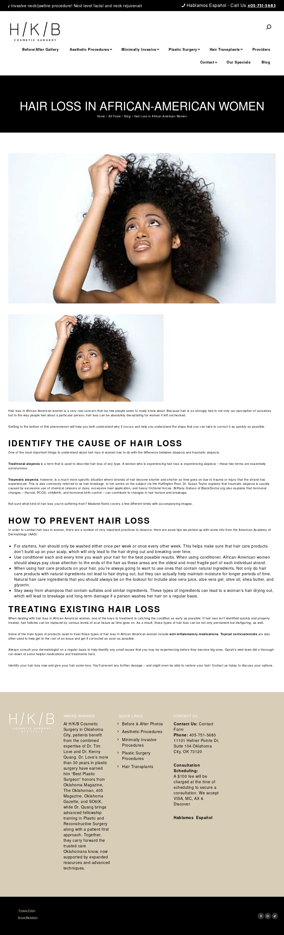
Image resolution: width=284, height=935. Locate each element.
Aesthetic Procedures (142, 731)
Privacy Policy (27, 910)
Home (101, 116)
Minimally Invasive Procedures (139, 742)
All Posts (114, 116)
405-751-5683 (261, 6)
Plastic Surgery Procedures (136, 755)
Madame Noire (98, 503)
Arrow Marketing (28, 917)
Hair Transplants (137, 766)
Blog (130, 91)
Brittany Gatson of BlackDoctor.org (199, 488)
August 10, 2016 (147, 91)
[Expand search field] (269, 27)
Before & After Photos (142, 723)
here (91, 654)
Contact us (220, 665)
